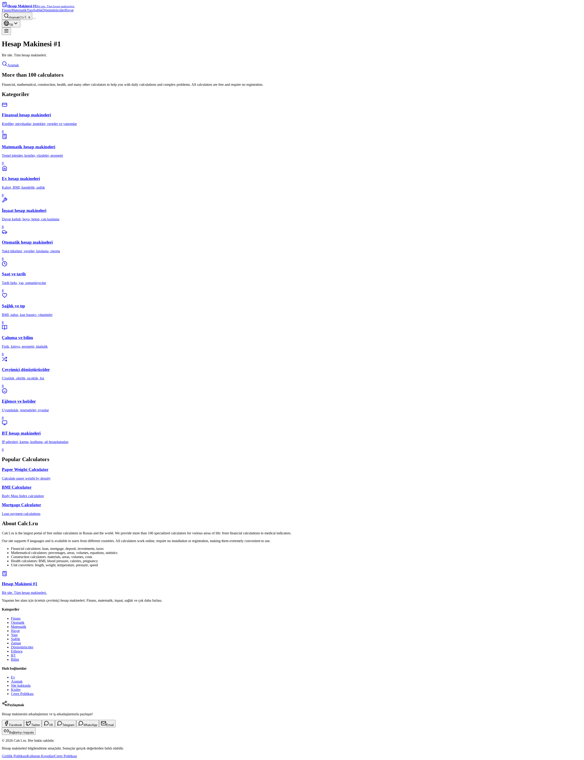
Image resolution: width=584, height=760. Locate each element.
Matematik (19, 10)
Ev (13, 677)
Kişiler (16, 690)
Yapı (30, 10)
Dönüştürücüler (53, 10)
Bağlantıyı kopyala (21, 732)
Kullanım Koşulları (40, 756)
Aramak (13, 65)
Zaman (16, 643)
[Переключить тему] (34, 18)
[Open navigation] (6, 31)
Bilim (15, 659)
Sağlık (37, 10)
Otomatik (17, 622)
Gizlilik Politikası (14, 756)
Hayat (69, 10)
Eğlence (17, 651)
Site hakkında (21, 685)
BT (13, 655)
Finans (6, 10)
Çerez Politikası (22, 694)
